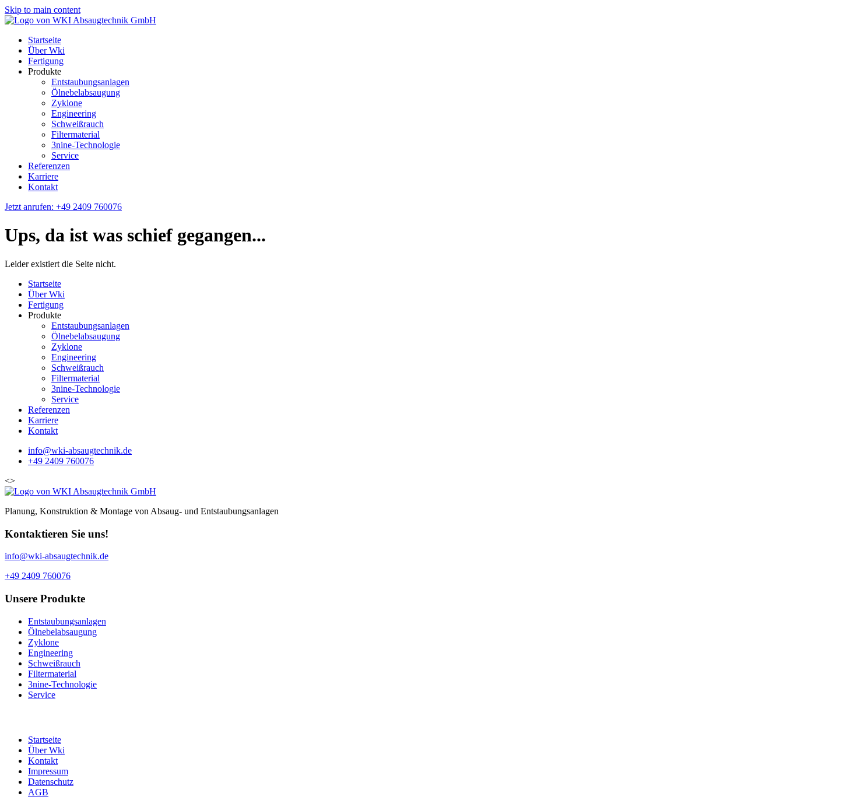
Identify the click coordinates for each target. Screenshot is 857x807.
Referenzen (49, 166)
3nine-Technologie (85, 145)
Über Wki (46, 50)
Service (65, 155)
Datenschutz (50, 782)
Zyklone (66, 103)
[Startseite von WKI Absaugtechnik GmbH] (80, 20)
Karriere (43, 176)
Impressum (48, 771)
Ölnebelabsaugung (85, 92)
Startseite (44, 40)
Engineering (73, 113)
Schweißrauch (77, 124)
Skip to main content (42, 10)
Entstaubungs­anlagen (90, 82)
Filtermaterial (75, 134)
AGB (38, 792)
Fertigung (46, 61)
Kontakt (43, 187)
